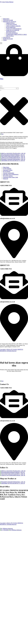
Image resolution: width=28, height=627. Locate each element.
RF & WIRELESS (10, 27)
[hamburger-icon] (0, 16)
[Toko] (14, 75)
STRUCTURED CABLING (13, 26)
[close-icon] (14, 131)
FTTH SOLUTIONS (11, 24)
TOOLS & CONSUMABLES (13, 28)
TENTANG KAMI (8, 20)
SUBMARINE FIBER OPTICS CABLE (16, 34)
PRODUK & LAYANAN (9, 21)
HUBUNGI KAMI (8, 38)
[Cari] (1, 86)
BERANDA (6, 18)
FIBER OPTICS (10, 23)
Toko (1, 79)
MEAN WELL (10, 36)
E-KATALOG (6, 37)
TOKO (5, 40)
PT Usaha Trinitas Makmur (6, 2)
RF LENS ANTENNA (12, 33)
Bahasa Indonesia (8, 528)
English (7, 530)
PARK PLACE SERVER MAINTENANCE (12, 31)
